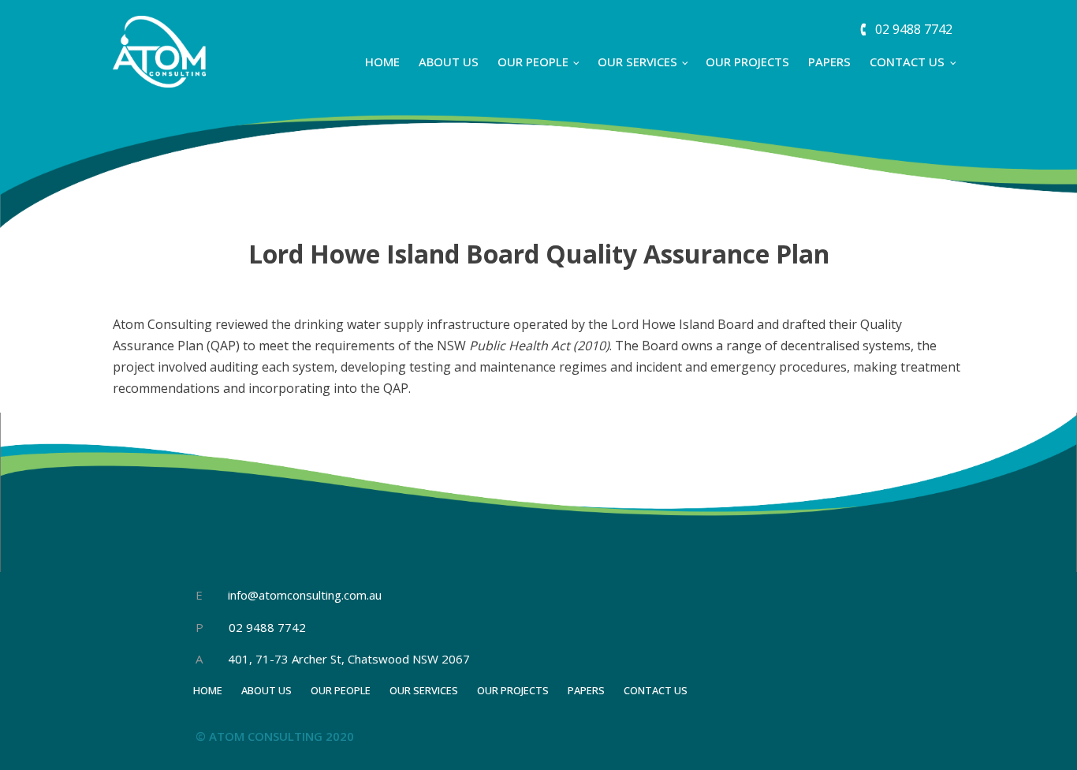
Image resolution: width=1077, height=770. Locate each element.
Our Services (637, 61)
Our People (533, 61)
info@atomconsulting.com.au (305, 595)
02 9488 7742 (265, 627)
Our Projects (747, 61)
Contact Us (907, 61)
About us (449, 61)
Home (382, 61)
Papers (829, 61)
